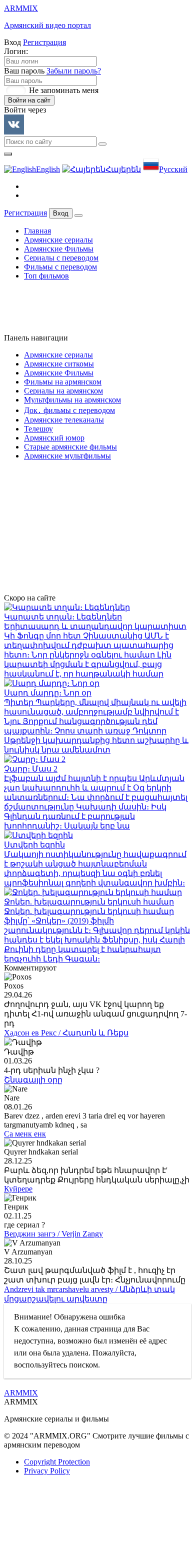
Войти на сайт (29, 100)
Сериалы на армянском (63, 390)
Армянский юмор (54, 438)
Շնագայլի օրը (33, 1080)
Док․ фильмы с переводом (69, 410)
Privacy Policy (47, 1470)
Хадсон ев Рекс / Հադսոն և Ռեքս (66, 1032)
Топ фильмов (46, 276)
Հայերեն (123, 169)
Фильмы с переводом (60, 266)
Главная (37, 230)
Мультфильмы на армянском (72, 400)
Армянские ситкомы (59, 364)
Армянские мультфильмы (67, 456)
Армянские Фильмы (59, 248)
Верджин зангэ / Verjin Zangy (53, 1234)
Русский (173, 169)
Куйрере (18, 1188)
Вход (60, 213)
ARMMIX (21, 1392)
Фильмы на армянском (63, 382)
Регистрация (44, 42)
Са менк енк (25, 1134)
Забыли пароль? (73, 70)
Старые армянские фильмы (70, 446)
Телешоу (38, 428)
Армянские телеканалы (64, 420)
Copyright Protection (57, 1462)
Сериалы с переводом (61, 258)
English (48, 169)
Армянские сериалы (58, 240)
